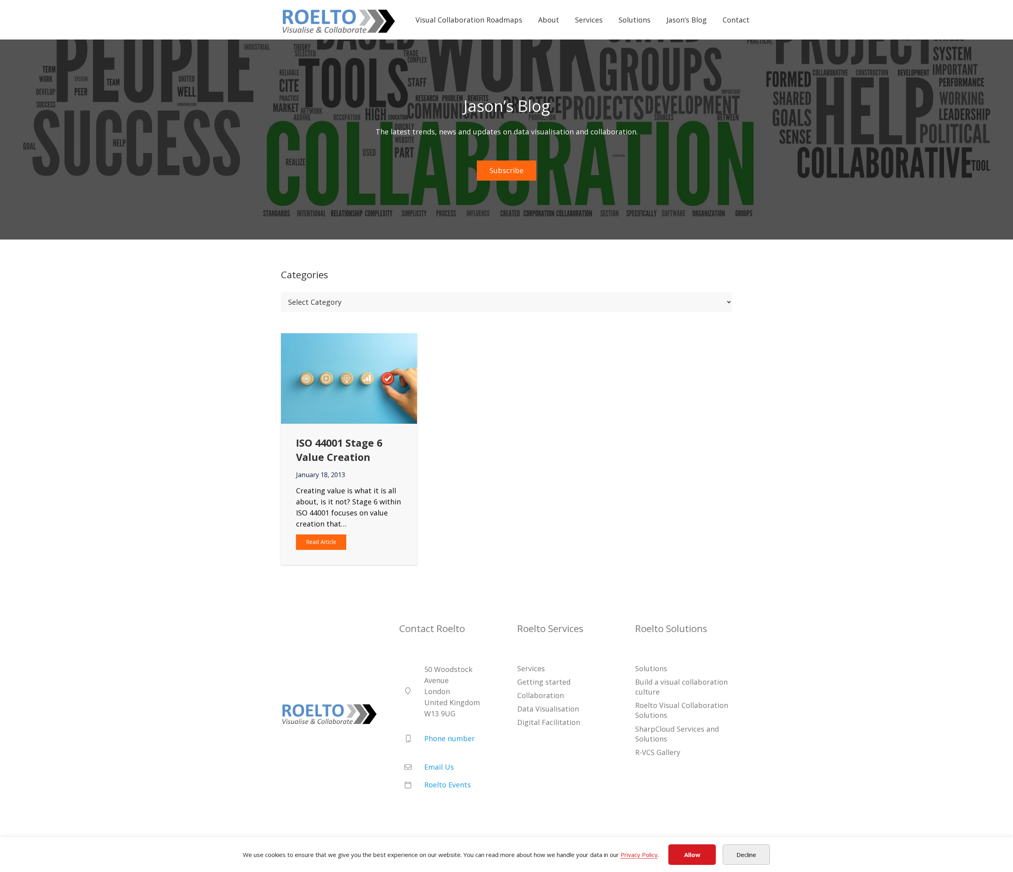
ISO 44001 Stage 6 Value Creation (339, 449)
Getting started (544, 682)
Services (531, 668)
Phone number (449, 738)
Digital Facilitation (548, 722)
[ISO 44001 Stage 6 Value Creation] (349, 339)
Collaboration (540, 695)
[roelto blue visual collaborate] (338, 20)
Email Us (439, 767)
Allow (692, 855)
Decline (746, 855)
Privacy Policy (639, 855)
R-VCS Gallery (657, 752)
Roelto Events (447, 784)
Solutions (651, 668)
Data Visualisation (548, 708)
